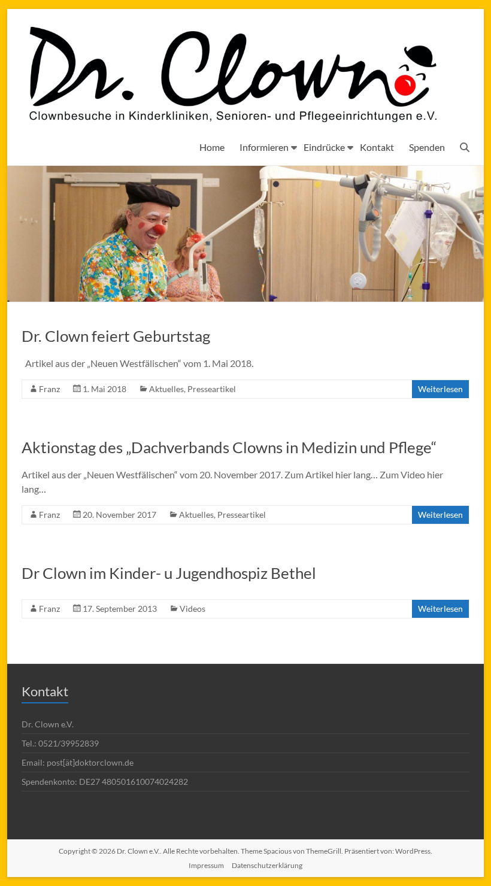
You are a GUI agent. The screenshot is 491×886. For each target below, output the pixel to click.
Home (212, 147)
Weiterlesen (440, 389)
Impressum (206, 865)
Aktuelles (166, 389)
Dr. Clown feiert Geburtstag (116, 335)
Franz (49, 389)
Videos (192, 608)
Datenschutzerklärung (267, 865)
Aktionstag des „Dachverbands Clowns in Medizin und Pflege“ (229, 447)
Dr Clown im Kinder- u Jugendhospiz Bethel (169, 572)
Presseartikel (211, 389)
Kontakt (377, 147)
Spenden (427, 147)
